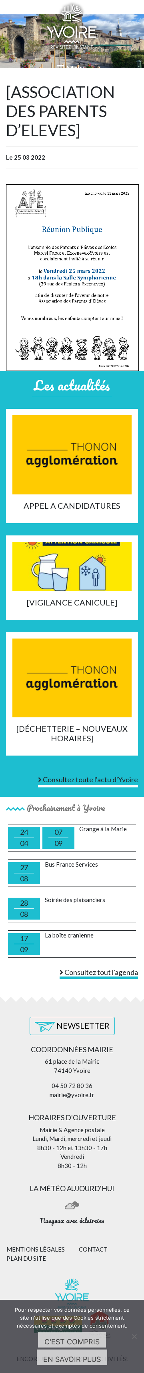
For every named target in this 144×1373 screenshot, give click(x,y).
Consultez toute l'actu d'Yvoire (90, 779)
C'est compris (72, 1342)
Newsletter (82, 1025)
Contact (93, 1249)
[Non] (134, 1336)
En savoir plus (72, 1359)
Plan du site (26, 1258)
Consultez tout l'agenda (100, 972)
